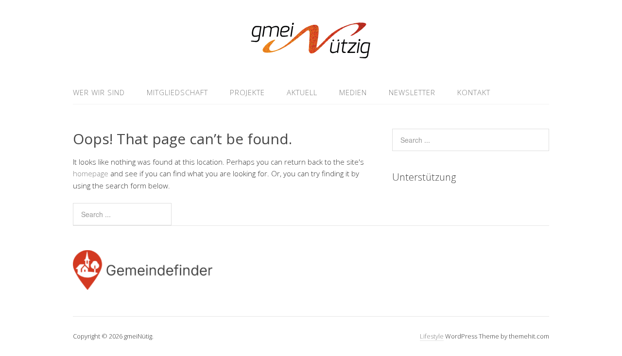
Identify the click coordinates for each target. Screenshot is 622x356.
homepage (90, 173)
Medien (353, 92)
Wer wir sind (99, 92)
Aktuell (302, 92)
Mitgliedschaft (177, 92)
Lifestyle (432, 336)
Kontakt (473, 92)
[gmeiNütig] (311, 57)
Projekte (247, 92)
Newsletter (412, 92)
